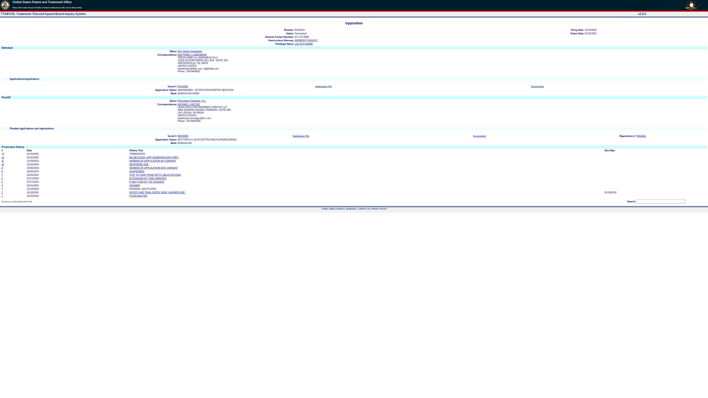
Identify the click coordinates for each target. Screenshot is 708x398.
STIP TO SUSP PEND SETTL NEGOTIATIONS (155, 175)
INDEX (332, 209)
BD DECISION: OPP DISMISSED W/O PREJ (153, 157)
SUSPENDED (136, 171)
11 (2, 161)
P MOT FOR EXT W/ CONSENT (146, 182)
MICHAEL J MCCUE (189, 104)
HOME (325, 209)
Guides (38, 8)
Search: (631, 201)
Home (15, 8)
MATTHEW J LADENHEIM (192, 54)
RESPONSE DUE (139, 164)
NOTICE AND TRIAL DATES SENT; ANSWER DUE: (157, 192)
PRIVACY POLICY (379, 209)
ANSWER (134, 185)
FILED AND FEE (138, 196)
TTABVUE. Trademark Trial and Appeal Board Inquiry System (43, 13)
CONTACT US (364, 209)
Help (80, 8)
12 (2, 157)
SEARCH (340, 209)
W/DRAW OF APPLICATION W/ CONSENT (152, 161)
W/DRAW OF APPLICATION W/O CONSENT (153, 168)
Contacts (47, 8)
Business (56, 8)
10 (2, 164)
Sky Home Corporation (190, 51)
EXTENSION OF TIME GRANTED (147, 178)
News (74, 8)
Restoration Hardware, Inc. (192, 101)
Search (31, 8)
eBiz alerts (66, 8)
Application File (323, 86)
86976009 (183, 136)
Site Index (22, 8)
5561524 (641, 136)
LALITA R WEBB (304, 44)
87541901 (183, 86)
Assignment (537, 86)
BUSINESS (351, 209)
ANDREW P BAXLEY (306, 40)
